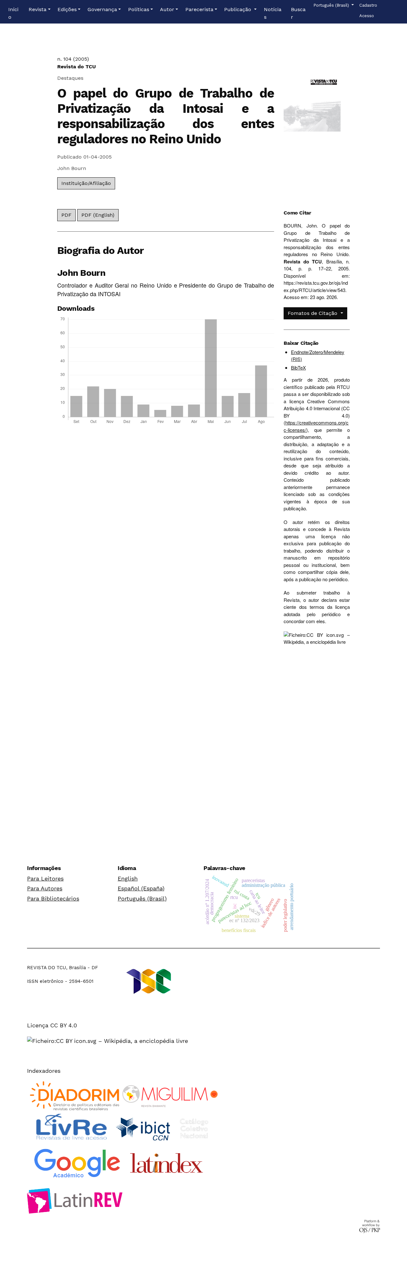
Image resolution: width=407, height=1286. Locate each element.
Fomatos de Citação (313, 313)
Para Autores (44, 888)
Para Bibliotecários (53, 898)
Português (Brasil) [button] (331, 5)
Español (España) (141, 888)
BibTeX (298, 367)
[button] (39, 9)
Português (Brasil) (142, 898)
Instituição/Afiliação (86, 183)
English (128, 878)
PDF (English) (97, 215)
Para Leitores (45, 878)
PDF (66, 215)
